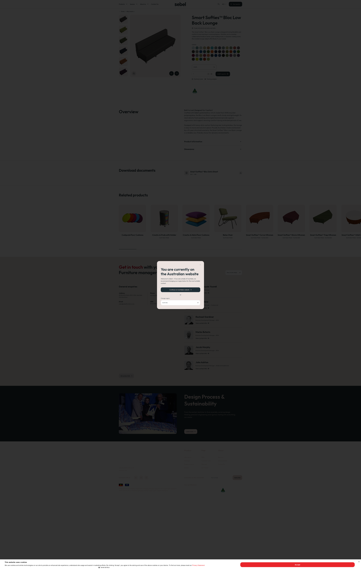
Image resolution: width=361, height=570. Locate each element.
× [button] (359, 561)
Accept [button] (297, 565)
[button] (105, 567)
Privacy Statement (198, 565)
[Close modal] (200, 264)
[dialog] (180, 564)
